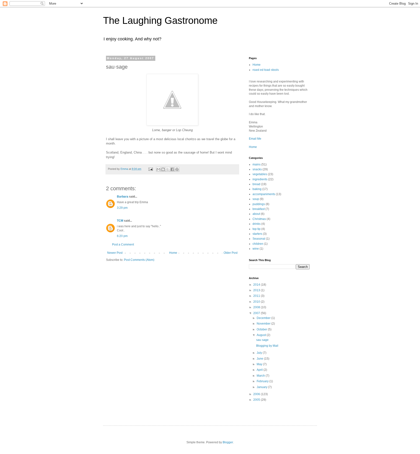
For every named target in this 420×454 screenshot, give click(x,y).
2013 (257, 290)
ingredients (260, 179)
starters (257, 234)
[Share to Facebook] (172, 169)
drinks (257, 224)
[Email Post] (150, 168)
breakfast (259, 209)
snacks (257, 169)
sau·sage (262, 340)
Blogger (228, 442)
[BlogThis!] (163, 169)
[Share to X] (167, 169)
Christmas (259, 219)
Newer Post (114, 252)
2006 (257, 394)
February (263, 381)
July (260, 352)
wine (256, 248)
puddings (259, 204)
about (256, 214)
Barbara (122, 196)
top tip (257, 229)
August (262, 335)
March (261, 375)
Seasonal (259, 238)
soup (256, 199)
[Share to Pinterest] (177, 169)
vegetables (260, 174)
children (258, 243)
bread (256, 184)
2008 (257, 307)
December (264, 318)
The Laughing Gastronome (160, 20)
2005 (257, 399)
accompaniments (264, 194)
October (262, 329)
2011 (257, 296)
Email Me (255, 138)
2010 (257, 301)
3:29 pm (122, 207)
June (260, 358)
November (264, 323)
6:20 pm (122, 236)
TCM (120, 220)
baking (257, 189)
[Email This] (158, 169)
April (260, 370)
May (260, 364)
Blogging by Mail (267, 345)
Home (173, 252)
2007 (257, 313)
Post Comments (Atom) (139, 260)
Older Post (230, 252)
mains (257, 164)
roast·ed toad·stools (266, 70)
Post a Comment (123, 244)
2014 (257, 284)
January (262, 387)
